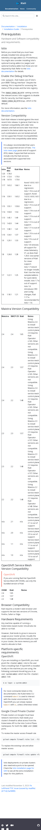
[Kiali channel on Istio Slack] (2, 825)
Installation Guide (11, 29)
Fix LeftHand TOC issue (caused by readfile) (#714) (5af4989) (18, 788)
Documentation (8, 26)
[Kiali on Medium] (12, 825)
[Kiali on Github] (38, 825)
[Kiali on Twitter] (7, 825)
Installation (22, 26)
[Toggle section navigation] (37, 16)
